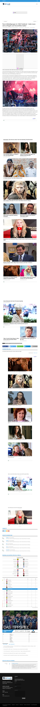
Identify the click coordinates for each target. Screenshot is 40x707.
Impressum (17, 704)
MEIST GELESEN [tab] (5, 644)
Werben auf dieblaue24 (27, 704)
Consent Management (34, 704)
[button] (5, 346)
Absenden (23, 698)
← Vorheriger (5, 21)
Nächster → (35, 21)
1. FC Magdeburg (11, 343)
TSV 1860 (7, 343)
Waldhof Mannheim (19, 343)
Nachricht (16, 690)
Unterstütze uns (5, 705)
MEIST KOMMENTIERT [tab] (12, 644)
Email (16, 686)
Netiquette (13, 704)
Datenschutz (21, 704)
